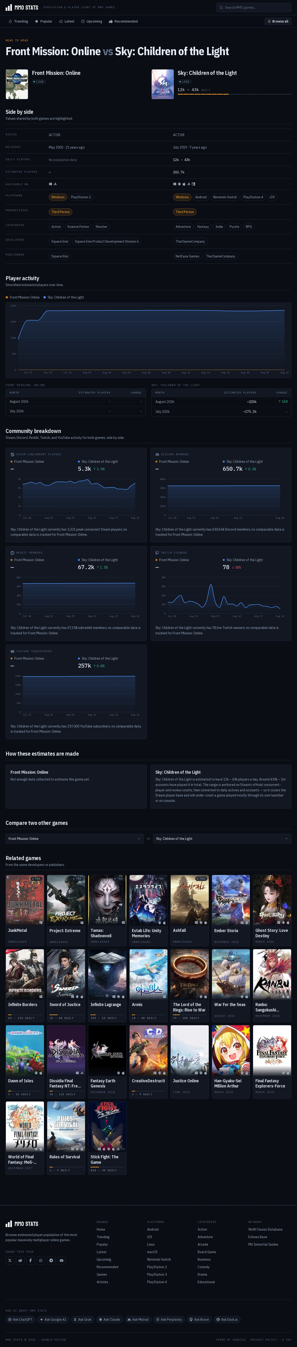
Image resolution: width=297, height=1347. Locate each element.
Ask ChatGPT (22, 1319)
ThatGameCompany (190, 241)
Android (201, 197)
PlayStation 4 (253, 197)
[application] (148, 340)
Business (204, 1259)
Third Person (60, 212)
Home (101, 1229)
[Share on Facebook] (30, 1260)
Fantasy (203, 227)
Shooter (101, 227)
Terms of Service (231, 1339)
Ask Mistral (140, 1319)
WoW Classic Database (265, 1229)
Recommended (126, 21)
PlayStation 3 (157, 1274)
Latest (69, 21)
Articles (102, 1282)
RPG (249, 227)
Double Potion (53, 1339)
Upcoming (94, 21)
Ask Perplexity (171, 1319)
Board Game (207, 1252)
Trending (21, 21)
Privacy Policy (264, 1339)
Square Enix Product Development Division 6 (107, 241)
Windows (58, 197)
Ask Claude (112, 1319)
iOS (272, 197)
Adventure (183, 227)
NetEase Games (187, 256)
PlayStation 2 (81, 197)
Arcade (203, 1244)
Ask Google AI (55, 1319)
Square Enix (59, 241)
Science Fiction (78, 227)
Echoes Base (257, 1237)
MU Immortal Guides (263, 1244)
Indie (219, 227)
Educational (206, 1282)
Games (102, 1274)
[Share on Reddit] (20, 1260)
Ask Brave (201, 1319)
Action (56, 227)
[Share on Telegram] (51, 1260)
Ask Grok (84, 1319)
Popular (46, 21)
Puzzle (234, 227)
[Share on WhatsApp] (41, 1260)
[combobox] (75, 838)
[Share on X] (10, 1260)
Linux (150, 1244)
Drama (202, 1274)
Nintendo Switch (225, 197)
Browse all (280, 21)
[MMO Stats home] (22, 7)
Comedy (204, 1267)
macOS (152, 1252)
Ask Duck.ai (229, 1319)
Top (288, 1339)
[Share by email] (61, 1260)
